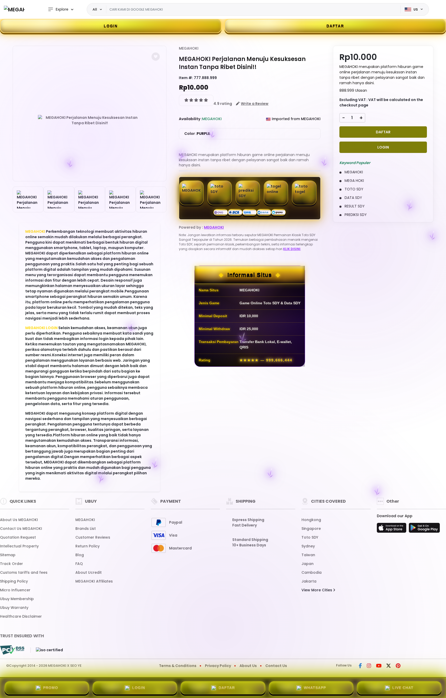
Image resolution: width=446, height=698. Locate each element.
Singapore (311, 528)
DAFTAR (335, 26)
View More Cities (317, 590)
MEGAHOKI (35, 231)
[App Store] (392, 529)
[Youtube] (379, 666)
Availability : (190, 118)
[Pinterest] (398, 666)
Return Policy (87, 546)
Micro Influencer (15, 590)
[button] (156, 56)
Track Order (11, 563)
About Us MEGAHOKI (19, 519)
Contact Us (276, 665)
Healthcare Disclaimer (21, 616)
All (95, 9)
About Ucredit (88, 572)
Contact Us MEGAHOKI (21, 528)
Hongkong (311, 519)
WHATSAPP (315, 688)
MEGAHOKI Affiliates (94, 581)
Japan (307, 563)
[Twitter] (388, 666)
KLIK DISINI (291, 249)
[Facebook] (360, 666)
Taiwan (308, 554)
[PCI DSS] (12, 650)
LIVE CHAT (402, 688)
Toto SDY (309, 537)
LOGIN (111, 26)
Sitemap (7, 554)
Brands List (85, 528)
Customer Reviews (92, 537)
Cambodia (311, 572)
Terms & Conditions (177, 665)
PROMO (50, 688)
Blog (79, 554)
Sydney (308, 546)
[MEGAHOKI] (14, 9)
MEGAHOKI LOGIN (41, 327)
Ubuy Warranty (14, 607)
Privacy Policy (218, 665)
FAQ (79, 563)
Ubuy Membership (17, 598)
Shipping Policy (14, 581)
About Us (248, 665)
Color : (197, 133)
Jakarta (308, 581)
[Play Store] (424, 529)
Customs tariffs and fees (23, 572)
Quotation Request (18, 537)
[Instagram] (369, 666)
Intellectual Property (19, 546)
